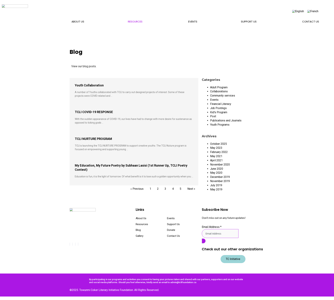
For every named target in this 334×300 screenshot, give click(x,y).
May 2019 (216, 189)
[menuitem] (298, 11)
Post (213, 116)
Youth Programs (219, 124)
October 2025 (218, 143)
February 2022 (219, 152)
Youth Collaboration (89, 85)
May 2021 (216, 156)
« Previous (137, 188)
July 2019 (216, 185)
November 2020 (220, 164)
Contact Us (310, 21)
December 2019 (220, 177)
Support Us (249, 21)
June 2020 (216, 168)
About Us (77, 21)
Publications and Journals (225, 120)
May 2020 (216, 172)
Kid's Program (218, 112)
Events (192, 21)
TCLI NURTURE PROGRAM (93, 139)
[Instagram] (72, 244)
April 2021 (216, 160)
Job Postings (218, 108)
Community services (222, 95)
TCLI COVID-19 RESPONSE (94, 112)
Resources (135, 21)
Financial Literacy (220, 104)
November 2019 (220, 181)
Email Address (211, 227)
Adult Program (219, 87)
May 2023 (216, 147)
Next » (191, 188)
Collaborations (219, 91)
